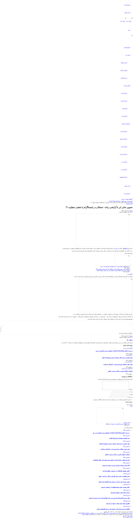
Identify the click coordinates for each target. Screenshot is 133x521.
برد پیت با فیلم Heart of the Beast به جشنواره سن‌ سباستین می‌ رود (114, 351)
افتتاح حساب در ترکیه (111, 513)
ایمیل (130, 394)
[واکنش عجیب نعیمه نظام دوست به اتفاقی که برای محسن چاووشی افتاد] (113, 269)
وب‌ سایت (130, 397)
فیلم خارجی (124, 116)
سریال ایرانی (124, 93)
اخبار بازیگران (124, 62)
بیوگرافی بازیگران (126, 123)
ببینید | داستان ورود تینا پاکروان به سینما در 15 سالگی (118, 424)
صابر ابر (115, 248)
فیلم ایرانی (124, 108)
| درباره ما (125, 515)
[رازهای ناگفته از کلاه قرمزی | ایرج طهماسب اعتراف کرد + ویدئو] (122, 265)
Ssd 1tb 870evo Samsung (114, 201)
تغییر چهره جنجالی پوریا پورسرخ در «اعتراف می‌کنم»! (117, 364)
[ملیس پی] (129, 274)
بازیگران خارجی (123, 154)
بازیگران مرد (124, 169)
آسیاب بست (129, 201)
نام (131, 391)
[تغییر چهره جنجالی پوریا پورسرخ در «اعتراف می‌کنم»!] (128, 361)
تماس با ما (129, 515)
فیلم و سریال (127, 85)
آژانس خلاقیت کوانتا (86, 514)
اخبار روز (128, 55)
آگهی (104, 513)
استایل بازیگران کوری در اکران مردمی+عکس (120, 371)
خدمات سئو (129, 513)
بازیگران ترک (124, 146)
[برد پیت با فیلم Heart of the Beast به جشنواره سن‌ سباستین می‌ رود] (127, 348)
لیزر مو (118, 513)
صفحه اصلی (127, 47)
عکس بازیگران (123, 70)
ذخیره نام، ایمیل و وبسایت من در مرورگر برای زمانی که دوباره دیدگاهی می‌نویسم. (112, 399)
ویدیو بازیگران (124, 78)
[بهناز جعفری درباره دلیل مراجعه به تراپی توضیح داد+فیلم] (129, 355)
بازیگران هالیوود (123, 177)
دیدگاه (130, 389)
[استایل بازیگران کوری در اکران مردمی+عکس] (126, 368)
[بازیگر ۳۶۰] (126, 21)
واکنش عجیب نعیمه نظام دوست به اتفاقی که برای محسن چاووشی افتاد (113, 270)
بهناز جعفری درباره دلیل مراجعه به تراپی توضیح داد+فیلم (117, 357)
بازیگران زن (124, 162)
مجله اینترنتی (123, 513)
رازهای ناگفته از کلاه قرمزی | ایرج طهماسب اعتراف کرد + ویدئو (115, 266)
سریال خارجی (123, 100)
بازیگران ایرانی (123, 131)
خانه (131, 202)
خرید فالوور (123, 201)
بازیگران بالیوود (123, 139)
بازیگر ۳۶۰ (129, 210)
